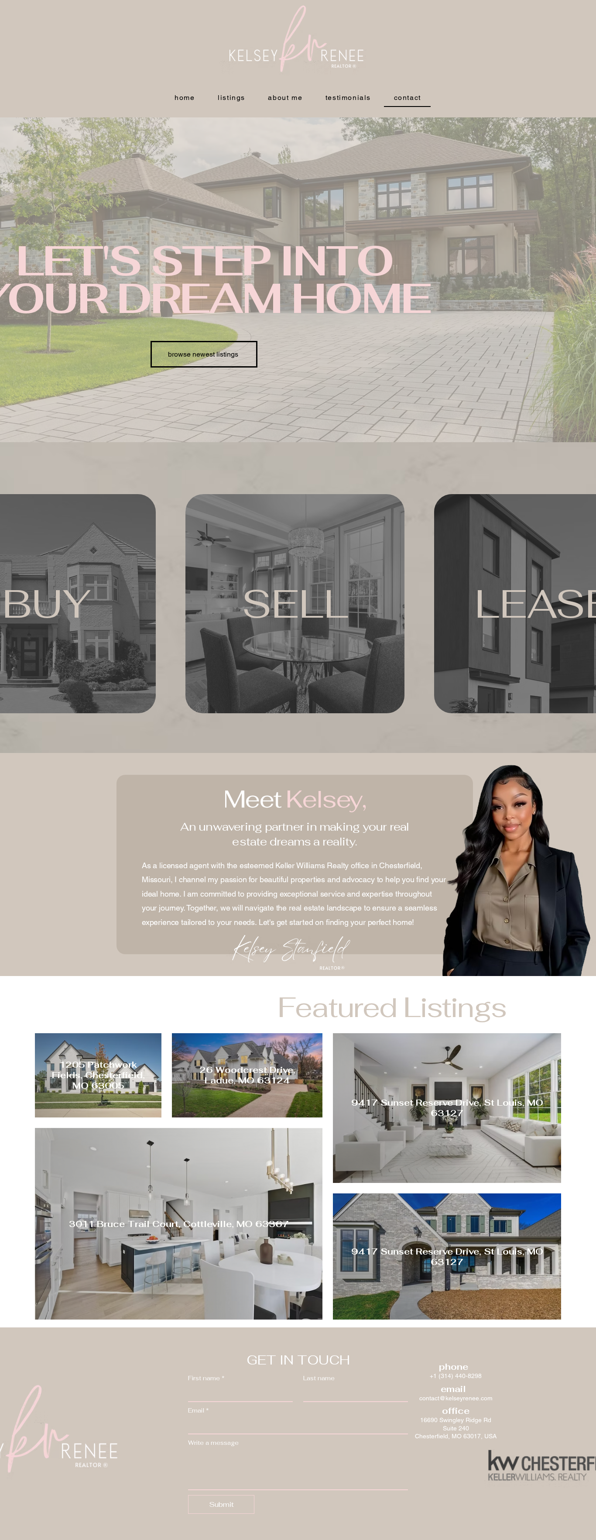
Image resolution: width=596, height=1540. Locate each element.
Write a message (213, 1443)
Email (198, 1410)
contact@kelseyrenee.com (456, 1398)
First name (206, 1378)
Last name (319, 1378)
